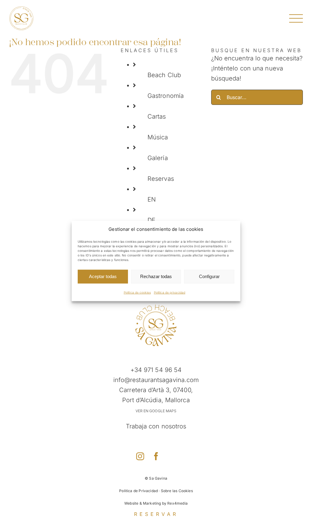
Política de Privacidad (138, 490)
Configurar (209, 276)
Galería (157, 158)
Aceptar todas (103, 276)
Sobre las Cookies (177, 490)
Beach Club (164, 75)
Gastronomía (165, 95)
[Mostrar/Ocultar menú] (296, 18)
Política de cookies (137, 292)
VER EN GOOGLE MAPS (156, 411)
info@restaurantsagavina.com (156, 380)
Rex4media (177, 503)
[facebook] (156, 456)
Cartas (156, 116)
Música (157, 137)
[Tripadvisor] (171, 455)
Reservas (160, 178)
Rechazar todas (156, 276)
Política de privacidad (169, 292)
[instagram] (140, 456)
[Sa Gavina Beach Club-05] (156, 307)
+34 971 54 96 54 (156, 370)
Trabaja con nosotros (156, 426)
